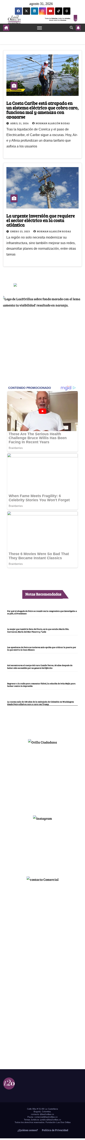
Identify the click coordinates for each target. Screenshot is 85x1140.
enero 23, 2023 (20, 231)
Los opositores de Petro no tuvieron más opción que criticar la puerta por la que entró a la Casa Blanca (41, 648)
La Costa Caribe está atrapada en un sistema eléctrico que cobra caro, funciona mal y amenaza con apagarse (42, 110)
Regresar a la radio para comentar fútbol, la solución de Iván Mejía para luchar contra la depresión (41, 684)
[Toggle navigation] (39, 28)
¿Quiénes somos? (27, 1130)
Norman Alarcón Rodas (53, 123)
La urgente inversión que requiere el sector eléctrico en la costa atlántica (40, 220)
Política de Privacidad (54, 1130)
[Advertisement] (42, 778)
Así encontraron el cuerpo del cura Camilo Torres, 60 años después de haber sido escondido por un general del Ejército (39, 666)
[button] (71, 27)
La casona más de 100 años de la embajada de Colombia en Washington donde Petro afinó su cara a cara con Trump (40, 703)
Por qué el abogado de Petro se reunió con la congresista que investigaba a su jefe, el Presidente (42, 612)
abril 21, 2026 (19, 123)
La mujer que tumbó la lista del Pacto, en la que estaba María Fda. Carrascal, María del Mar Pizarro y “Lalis (38, 630)
